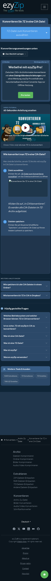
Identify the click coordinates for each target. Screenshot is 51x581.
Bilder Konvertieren (22, 503)
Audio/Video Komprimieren (25, 465)
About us (25, 558)
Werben (7, 62)
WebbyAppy (22, 541)
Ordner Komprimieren (23, 459)
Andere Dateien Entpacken (25, 487)
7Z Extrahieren (27, 376)
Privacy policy (25, 563)
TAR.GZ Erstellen (11, 381)
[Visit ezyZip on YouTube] (23, 529)
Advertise (25, 548)
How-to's (25, 573)
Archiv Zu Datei (21, 499)
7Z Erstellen (41, 376)
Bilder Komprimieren (22, 462)
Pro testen (25, 95)
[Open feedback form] (44, 574)
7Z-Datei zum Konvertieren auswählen (22, 32)
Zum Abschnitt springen (14, 54)
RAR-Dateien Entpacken (24, 481)
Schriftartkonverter (22, 509)
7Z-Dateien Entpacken (23, 484)
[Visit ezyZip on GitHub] (38, 529)
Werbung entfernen (40, 62)
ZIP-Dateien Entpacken (24, 478)
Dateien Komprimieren (23, 456)
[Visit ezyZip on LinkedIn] (28, 529)
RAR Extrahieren (10, 376)
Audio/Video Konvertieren (25, 506)
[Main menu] (44, 7)
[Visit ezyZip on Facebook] (14, 529)
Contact (25, 568)
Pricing (25, 553)
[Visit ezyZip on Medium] (33, 529)
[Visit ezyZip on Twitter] (19, 529)
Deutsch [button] (24, 521)
